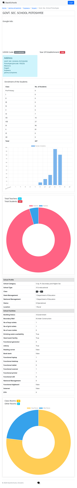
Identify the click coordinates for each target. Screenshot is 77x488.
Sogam (34, 8)
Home (4, 8)
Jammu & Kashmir (14, 8)
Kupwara (26, 8)
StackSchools (11, 2)
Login (71, 3)
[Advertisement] (38, 37)
